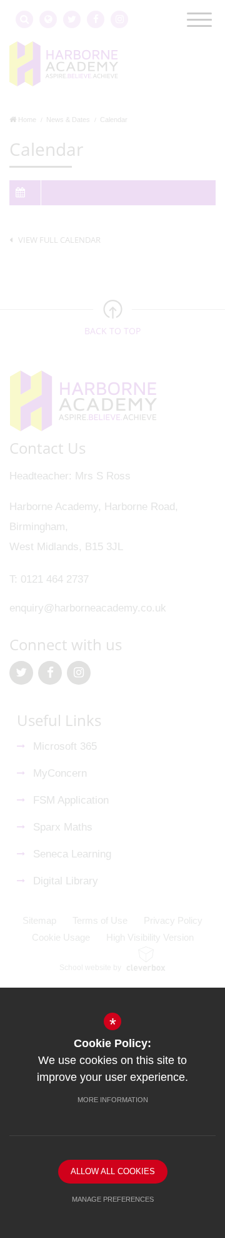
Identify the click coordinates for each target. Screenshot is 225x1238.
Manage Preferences (113, 1199)
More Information (113, 1099)
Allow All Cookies (113, 1171)
